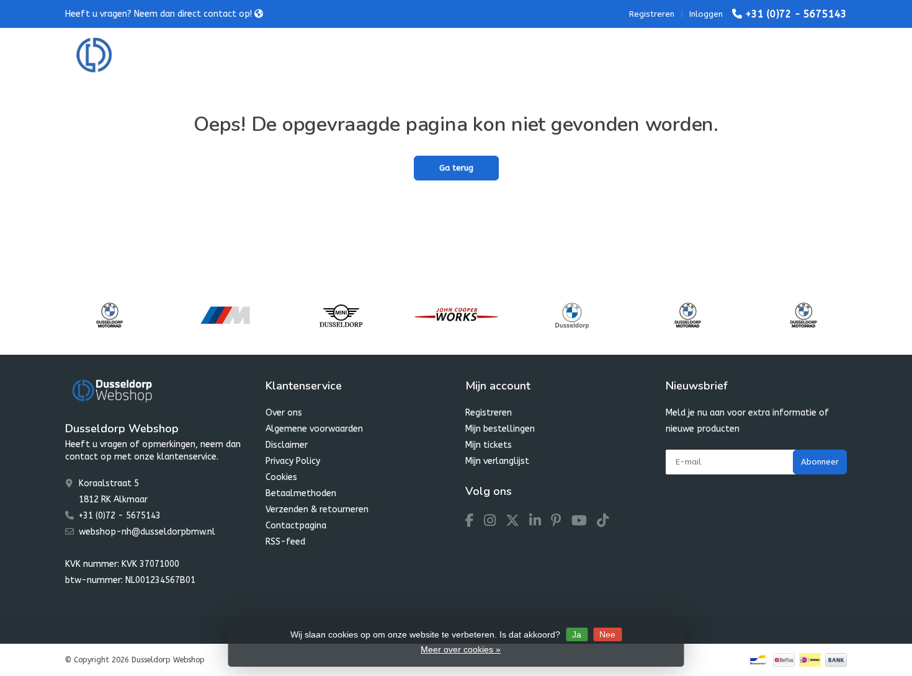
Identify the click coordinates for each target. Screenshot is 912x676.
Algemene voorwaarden (314, 429)
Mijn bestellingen (500, 429)
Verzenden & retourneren (317, 509)
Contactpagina (296, 525)
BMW (274, 55)
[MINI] (341, 315)
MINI (322, 55)
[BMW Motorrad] (109, 315)
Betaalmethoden (301, 493)
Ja (576, 634)
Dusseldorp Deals (547, 55)
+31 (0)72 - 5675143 (796, 14)
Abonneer (820, 461)
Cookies (281, 477)
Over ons (284, 412)
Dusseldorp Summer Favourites (422, 55)
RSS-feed (285, 541)
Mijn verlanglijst (497, 461)
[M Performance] (225, 315)
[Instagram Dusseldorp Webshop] (495, 522)
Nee (607, 634)
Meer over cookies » (461, 649)
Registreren (651, 14)
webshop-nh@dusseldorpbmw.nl (147, 532)
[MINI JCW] (456, 315)
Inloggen (706, 14)
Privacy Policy (293, 461)
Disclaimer (287, 445)
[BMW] (571, 315)
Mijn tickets (488, 445)
